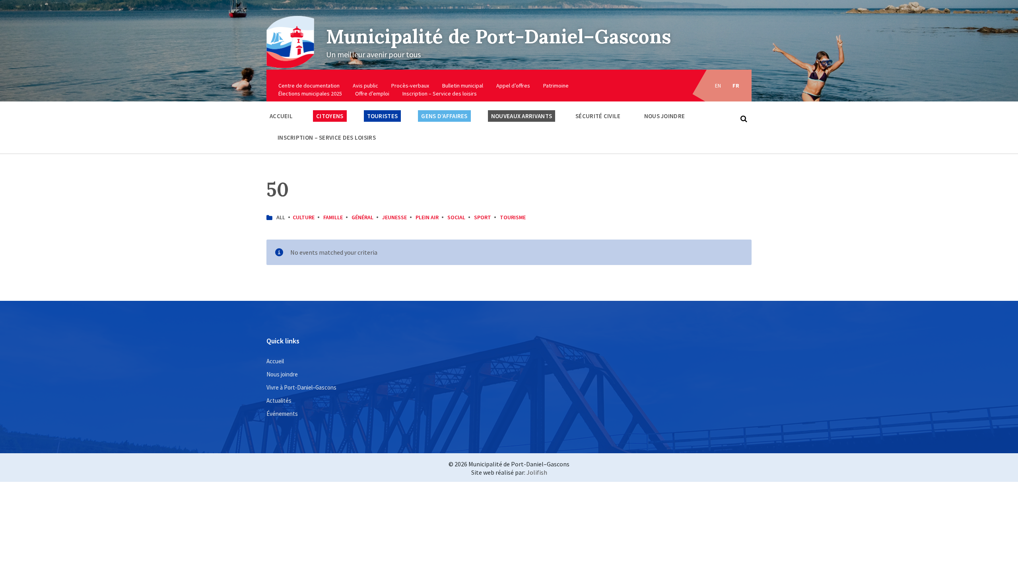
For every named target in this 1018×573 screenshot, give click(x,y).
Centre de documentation (309, 85)
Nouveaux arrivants (521, 116)
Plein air (427, 217)
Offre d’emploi (372, 93)
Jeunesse (394, 217)
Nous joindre (664, 116)
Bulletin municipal (462, 85)
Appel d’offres (513, 85)
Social (456, 217)
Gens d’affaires (444, 116)
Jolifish (536, 472)
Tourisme (513, 217)
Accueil (281, 116)
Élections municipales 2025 (310, 93)
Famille (333, 217)
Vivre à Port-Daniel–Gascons (301, 387)
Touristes (382, 116)
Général (362, 217)
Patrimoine (556, 85)
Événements (282, 413)
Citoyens (329, 116)
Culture (304, 217)
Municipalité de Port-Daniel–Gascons (498, 36)
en (718, 85)
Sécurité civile (598, 116)
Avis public (365, 85)
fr (736, 85)
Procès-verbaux (410, 85)
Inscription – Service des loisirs (439, 93)
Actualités (278, 400)
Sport (482, 217)
